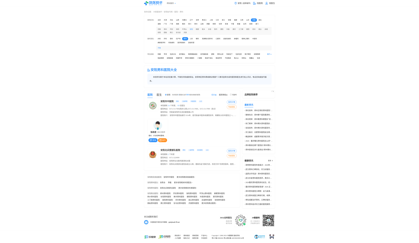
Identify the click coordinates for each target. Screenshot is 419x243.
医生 (159, 94)
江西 (241, 20)
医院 (176, 12)
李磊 (169, 182)
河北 (171, 20)
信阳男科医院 (220, 200)
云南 (201, 24)
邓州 (253, 29)
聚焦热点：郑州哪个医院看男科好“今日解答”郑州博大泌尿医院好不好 (272, 115)
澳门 (256, 24)
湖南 (159, 24)
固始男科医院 (152, 203)
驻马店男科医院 (180, 203)
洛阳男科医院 (191, 193)
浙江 (223, 20)
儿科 (191, 39)
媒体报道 (187, 235)
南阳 (247, 29)
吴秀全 (162, 182)
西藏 (208, 24)
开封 (171, 29)
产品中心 (204, 235)
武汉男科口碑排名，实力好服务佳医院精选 (262, 169)
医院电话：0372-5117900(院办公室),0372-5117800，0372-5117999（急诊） (189, 109)
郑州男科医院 (165, 193)
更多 (269, 160)
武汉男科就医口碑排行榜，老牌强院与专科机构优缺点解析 (268, 195)
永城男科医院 (207, 200)
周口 (171, 32)
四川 (189, 24)
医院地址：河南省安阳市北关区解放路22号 (177, 112)
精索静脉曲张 (192, 54)
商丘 (260, 29)
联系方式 (187, 238)
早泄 (165, 54)
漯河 (234, 29)
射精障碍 (257, 54)
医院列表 (195, 238)
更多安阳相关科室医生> (183, 182)
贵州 (195, 24)
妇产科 (178, 39)
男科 (185, 39)
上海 (211, 20)
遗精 (212, 54)
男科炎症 (220, 54)
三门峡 (241, 29)
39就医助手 (157, 12)
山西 (177, 20)
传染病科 (171, 42)
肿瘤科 (236, 39)
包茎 (258, 58)
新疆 (238, 24)
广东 (165, 24)
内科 (159, 39)
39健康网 (230, 235)
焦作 (215, 29)
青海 (226, 24)
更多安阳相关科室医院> (187, 188)
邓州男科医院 (180, 200)
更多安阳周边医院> (209, 203)
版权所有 (237, 235)
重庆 (183, 24)
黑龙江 (204, 20)
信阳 (159, 32)
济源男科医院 (193, 203)
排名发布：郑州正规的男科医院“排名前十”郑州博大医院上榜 (269, 110)
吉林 (197, 20)
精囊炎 (251, 58)
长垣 (209, 29)
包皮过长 (173, 54)
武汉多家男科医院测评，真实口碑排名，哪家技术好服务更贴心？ (271, 178)
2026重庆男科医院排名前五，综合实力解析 (262, 182)
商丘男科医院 (193, 200)
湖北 (260, 20)
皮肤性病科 (227, 39)
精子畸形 (248, 54)
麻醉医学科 (161, 42)
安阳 (191, 29)
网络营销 (195, 235)
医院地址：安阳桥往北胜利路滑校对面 (175, 161)
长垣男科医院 (166, 197)
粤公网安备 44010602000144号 (234, 238)
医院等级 (222, 95)
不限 (159, 48)
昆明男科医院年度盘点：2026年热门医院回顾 (263, 165)
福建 (235, 20)
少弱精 (199, 58)
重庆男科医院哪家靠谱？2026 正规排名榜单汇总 (264, 187)
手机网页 (204, 238)
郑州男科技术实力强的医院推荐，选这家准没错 (264, 204)
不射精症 (228, 58)
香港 (250, 24)
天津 (165, 20)
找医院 (260, 3)
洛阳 (177, 29)
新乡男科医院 (152, 197)
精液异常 (219, 58)
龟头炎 (236, 58)
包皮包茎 (239, 54)
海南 (177, 24)
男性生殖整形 (189, 58)
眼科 (197, 39)
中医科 (254, 39)
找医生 (272, 3)
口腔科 (218, 39)
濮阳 (221, 29)
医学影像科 (181, 42)
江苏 (217, 20)
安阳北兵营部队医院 (185, 150)
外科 (165, 39)
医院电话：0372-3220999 (170, 158)
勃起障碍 (161, 58)
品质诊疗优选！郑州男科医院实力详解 (260, 174)
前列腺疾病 (204, 54)
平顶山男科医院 (205, 193)
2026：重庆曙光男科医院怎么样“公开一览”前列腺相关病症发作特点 (272, 141)
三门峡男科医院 (153, 200)
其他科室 (191, 42)
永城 (266, 29)
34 (169, 105)
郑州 (165, 29)
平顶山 (184, 29)
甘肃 (220, 24)
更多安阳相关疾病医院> (186, 177)
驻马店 (178, 32)
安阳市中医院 (181, 101)
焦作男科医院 (179, 197)
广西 (171, 24)
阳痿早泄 (179, 58)
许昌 (227, 29)
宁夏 (232, 24)
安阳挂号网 (168, 12)
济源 (185, 32)
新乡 (203, 29)
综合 (213, 95)
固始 (165, 32)
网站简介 (178, 235)
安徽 (229, 20)
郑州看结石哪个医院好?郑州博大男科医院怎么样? (265, 145)
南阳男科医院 (167, 200)
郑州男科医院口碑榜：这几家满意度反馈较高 (263, 191)
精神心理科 (245, 39)
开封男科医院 (178, 193)
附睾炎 (244, 58)
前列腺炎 (182, 54)
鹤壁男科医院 (219, 193)
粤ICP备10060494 (217, 238)
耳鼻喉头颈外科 (207, 39)
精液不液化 (209, 58)
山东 (247, 20)
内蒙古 (184, 20)
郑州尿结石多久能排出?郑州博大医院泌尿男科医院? (265, 150)
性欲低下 (229, 54)
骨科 (171, 39)
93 (178, 105)
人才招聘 (178, 238)
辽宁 (191, 20)
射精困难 (170, 58)
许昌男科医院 (205, 197)
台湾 (244, 24)
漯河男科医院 (218, 197)
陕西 (214, 24)
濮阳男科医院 (192, 197)
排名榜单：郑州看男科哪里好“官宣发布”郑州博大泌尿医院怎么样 (271, 119)
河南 (253, 20)
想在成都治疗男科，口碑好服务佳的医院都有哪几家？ (266, 200)
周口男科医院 (166, 203)
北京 (159, 20)
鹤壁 (197, 29)
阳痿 (159, 54)
